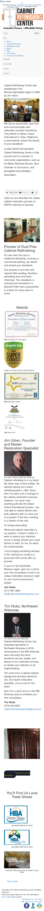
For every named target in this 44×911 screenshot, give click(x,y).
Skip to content (5, 1)
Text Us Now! (7, 897)
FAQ (8, 51)
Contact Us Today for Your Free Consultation (17, 774)
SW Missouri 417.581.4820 (26, 5)
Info (5, 38)
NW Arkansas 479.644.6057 (31, 901)
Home (6, 33)
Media (9, 48)
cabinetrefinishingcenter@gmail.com (23, 709)
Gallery (6, 68)
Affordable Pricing (13, 46)
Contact (6, 73)
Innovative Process (14, 44)
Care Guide (11, 53)
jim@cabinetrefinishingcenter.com (21, 593)
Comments (8, 64)
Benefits (7, 59)
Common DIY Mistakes (15, 55)
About (9, 41)
